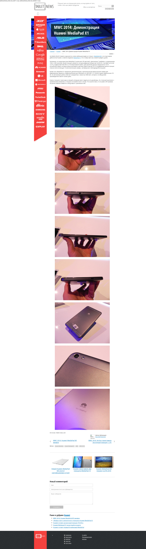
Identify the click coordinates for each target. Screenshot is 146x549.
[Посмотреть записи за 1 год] (52, 535)
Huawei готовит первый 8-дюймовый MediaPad (68, 527)
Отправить (56, 507)
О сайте (84, 535)
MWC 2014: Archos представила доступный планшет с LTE (99, 441)
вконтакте (69, 537)
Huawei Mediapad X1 (69, 446)
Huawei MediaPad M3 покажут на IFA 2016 (104, 470)
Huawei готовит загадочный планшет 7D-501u (68, 523)
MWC (77, 446)
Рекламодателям (87, 537)
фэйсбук (68, 539)
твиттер (68, 541)
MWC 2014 (82, 446)
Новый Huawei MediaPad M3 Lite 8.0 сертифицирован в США (60, 471)
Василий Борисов (100, 437)
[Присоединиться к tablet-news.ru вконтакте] (107, 9)
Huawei (58, 51)
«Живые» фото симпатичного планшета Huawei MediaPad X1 (73, 520)
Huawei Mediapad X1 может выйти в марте (67, 525)
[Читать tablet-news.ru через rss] (106, 9)
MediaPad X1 (77, 58)
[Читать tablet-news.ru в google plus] (113, 9)
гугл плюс (68, 543)
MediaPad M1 (98, 56)
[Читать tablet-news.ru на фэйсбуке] (109, 9)
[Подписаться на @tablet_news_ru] (111, 9)
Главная (52, 51)
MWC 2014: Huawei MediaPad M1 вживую (66, 518)
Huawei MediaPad (59, 446)
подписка (68, 535)
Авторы (84, 539)
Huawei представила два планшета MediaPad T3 (82, 470)
